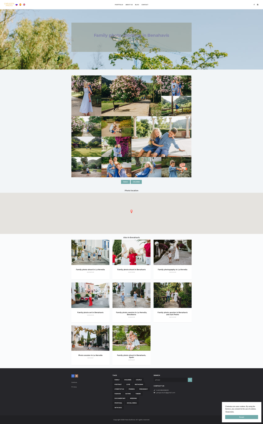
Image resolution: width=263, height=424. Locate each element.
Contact (144, 4)
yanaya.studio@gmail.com (165, 393)
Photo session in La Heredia (90, 355)
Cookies (74, 382)
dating (128, 393)
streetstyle (119, 389)
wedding (133, 398)
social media (132, 403)
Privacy (74, 387)
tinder (138, 393)
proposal (118, 403)
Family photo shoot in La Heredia (90, 270)
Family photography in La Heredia (172, 270)
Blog (137, 4)
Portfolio (119, 4)
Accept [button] (241, 417)
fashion (118, 393)
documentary (120, 398)
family (125, 182)
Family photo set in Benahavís (90, 312)
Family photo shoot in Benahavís (131, 270)
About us (129, 4)
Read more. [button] (230, 412)
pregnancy (143, 389)
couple (139, 380)
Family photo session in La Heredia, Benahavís (131, 314)
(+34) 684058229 (162, 390)
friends (132, 389)
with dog (118, 407)
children (136, 182)
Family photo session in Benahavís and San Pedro (172, 314)
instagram (139, 384)
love (128, 384)
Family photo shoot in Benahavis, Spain (131, 356)
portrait (118, 384)
